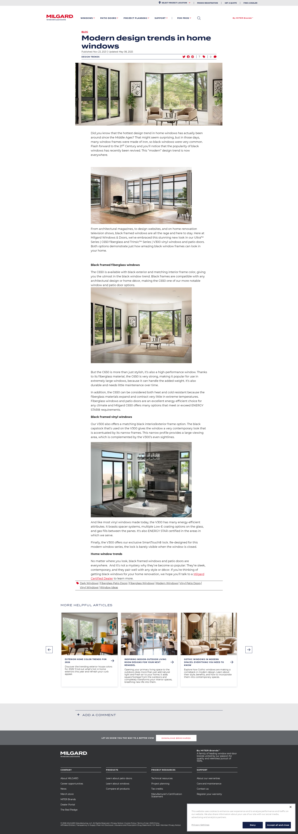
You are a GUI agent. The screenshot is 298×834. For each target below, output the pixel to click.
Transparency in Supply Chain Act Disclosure (94, 825)
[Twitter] (184, 56)
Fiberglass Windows (141, 583)
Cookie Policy (130, 823)
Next (248, 649)
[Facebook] (188, 56)
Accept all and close (278, 825)
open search (199, 18)
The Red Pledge (69, 810)
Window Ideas (109, 587)
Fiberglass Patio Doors (113, 583)
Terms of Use (143, 823)
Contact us (203, 789)
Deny (253, 825)
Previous (49, 649)
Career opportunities (72, 783)
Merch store (67, 794)
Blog (84, 32)
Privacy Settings (200, 825)
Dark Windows (89, 583)
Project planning (160, 783)
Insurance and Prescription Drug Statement (133, 825)
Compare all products (118, 789)
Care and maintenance (209, 783)
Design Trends (90, 57)
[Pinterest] (192, 56)
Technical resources (162, 778)
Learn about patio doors (119, 778)
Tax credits (157, 789)
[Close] (290, 807)
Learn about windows (117, 783)
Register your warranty (209, 794)
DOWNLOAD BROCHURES (176, 738)
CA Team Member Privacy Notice (167, 825)
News (63, 789)
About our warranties (208, 778)
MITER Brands (68, 799)
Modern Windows (167, 583)
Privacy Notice (117, 823)
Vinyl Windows (89, 587)
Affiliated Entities (68, 825)
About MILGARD (69, 778)
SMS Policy (154, 823)
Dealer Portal (68, 804)
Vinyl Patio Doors (190, 583)
